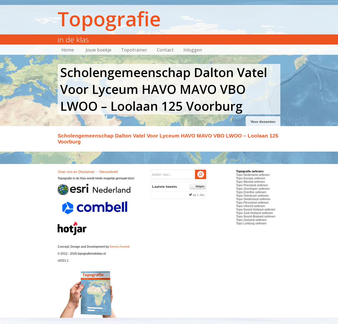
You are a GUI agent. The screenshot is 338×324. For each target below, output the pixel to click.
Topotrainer (134, 50)
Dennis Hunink (120, 246)
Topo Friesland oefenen (252, 185)
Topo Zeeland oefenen (251, 220)
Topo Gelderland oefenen (253, 199)
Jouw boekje (98, 50)
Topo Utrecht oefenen (250, 206)
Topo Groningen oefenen (253, 188)
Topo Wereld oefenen (250, 182)
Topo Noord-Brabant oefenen (255, 216)
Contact (165, 50)
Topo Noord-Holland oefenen (255, 209)
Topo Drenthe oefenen (251, 192)
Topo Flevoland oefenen (252, 202)
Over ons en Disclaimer (76, 172)
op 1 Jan (198, 195)
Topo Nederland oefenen (253, 175)
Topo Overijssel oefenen (252, 195)
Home (67, 50)
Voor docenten (263, 122)
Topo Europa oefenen (250, 178)
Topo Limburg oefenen (251, 223)
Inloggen (192, 50)
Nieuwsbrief (108, 172)
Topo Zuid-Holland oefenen (254, 213)
